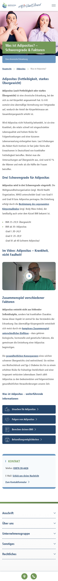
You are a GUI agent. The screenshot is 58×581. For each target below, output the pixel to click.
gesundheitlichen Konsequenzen (22, 355)
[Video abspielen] (29, 276)
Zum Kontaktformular (16, 482)
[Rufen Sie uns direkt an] (34, 576)
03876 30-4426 (20, 468)
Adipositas (21, 68)
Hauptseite (7, 68)
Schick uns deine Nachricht (26, 475)
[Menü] (54, 5)
